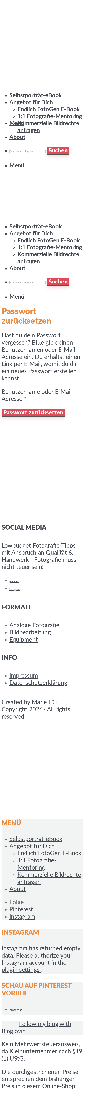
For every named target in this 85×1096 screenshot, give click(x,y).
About (17, 268)
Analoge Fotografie (34, 625)
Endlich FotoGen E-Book (48, 241)
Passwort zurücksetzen (33, 413)
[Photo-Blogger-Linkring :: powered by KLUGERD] (9, 1024)
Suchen (58, 282)
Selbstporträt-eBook (35, 227)
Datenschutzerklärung (38, 683)
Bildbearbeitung (30, 633)
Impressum (23, 676)
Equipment (23, 640)
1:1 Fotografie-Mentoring (49, 116)
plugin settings (21, 970)
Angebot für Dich (31, 234)
